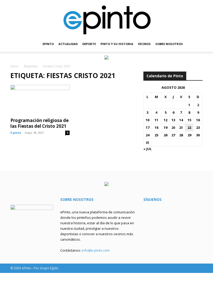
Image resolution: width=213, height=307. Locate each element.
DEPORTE (89, 44)
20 (173, 127)
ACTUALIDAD (68, 44)
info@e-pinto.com (96, 250)
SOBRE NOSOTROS (169, 44)
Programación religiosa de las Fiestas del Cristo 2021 (39, 123)
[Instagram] (159, 215)
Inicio (14, 66)
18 (156, 127)
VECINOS (144, 44)
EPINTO (48, 44)
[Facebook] (147, 215)
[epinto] (106, 18)
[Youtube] (183, 215)
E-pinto (15, 133)
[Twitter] (171, 215)
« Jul (147, 148)
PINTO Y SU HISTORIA (117, 44)
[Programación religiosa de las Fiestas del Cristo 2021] (40, 99)
